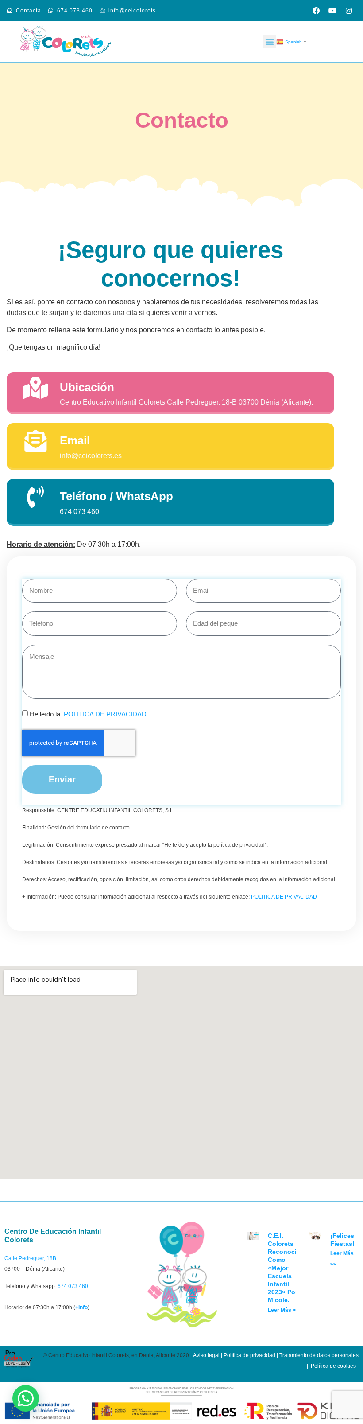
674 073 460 (73, 1286)
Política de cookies (333, 1366)
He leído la (88, 714)
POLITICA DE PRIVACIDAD (105, 714)
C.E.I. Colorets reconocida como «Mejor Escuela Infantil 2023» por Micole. (286, 1268)
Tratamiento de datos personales (319, 1355)
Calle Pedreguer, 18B (30, 1258)
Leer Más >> (283, 1310)
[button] (269, 41)
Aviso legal (206, 1355)
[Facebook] (316, 11)
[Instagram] (349, 11)
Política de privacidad (249, 1355)
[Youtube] (332, 11)
